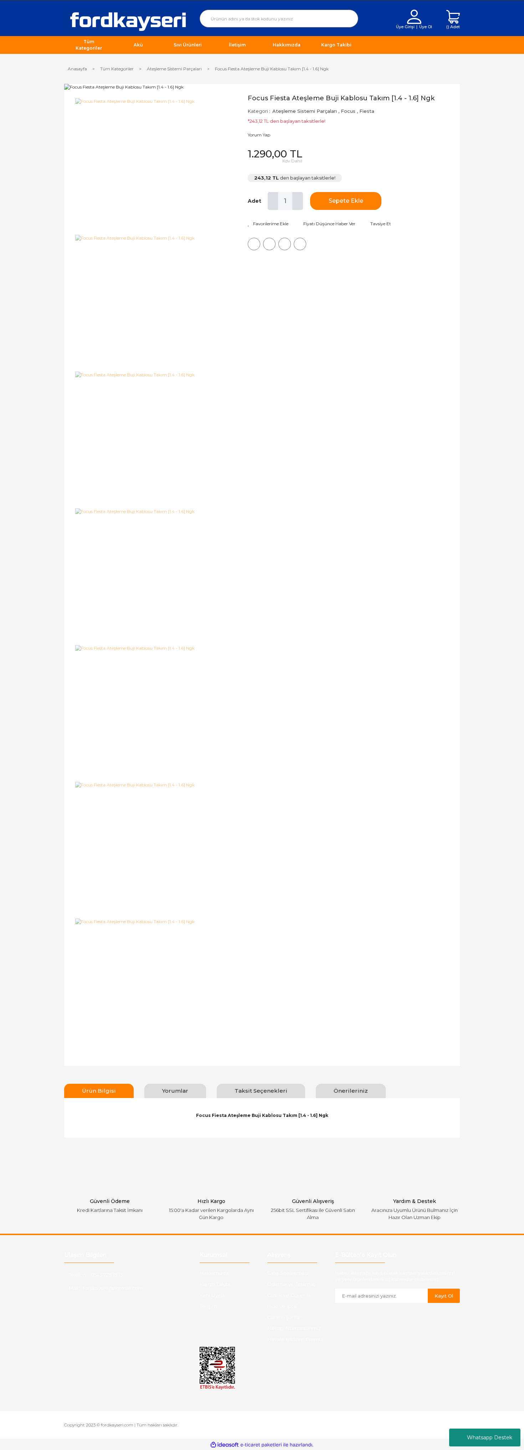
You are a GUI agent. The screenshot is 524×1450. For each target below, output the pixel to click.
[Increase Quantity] (297, 201)
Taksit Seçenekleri (261, 1090)
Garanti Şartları (284, 1317)
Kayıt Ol (444, 1296)
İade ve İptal (282, 1306)
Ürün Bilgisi (99, 1090)
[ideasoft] (224, 1444)
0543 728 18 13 (107, 1275)
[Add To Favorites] (268, 224)
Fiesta (366, 111)
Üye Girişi (405, 26)
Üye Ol (425, 26)
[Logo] (126, 20)
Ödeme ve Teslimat (291, 1284)
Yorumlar (175, 1090)
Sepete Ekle (346, 200)
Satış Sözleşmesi (287, 1273)
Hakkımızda (214, 1273)
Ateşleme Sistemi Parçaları (304, 111)
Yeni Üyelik (213, 1295)
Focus (348, 111)
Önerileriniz (351, 1090)
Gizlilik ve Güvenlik (289, 1295)
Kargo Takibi (215, 1284)
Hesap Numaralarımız (294, 1328)
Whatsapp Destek (489, 1437)
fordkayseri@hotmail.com (113, 1288)
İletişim (208, 1306)
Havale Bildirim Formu (295, 1339)
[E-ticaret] (261, 1444)
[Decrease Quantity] (273, 201)
